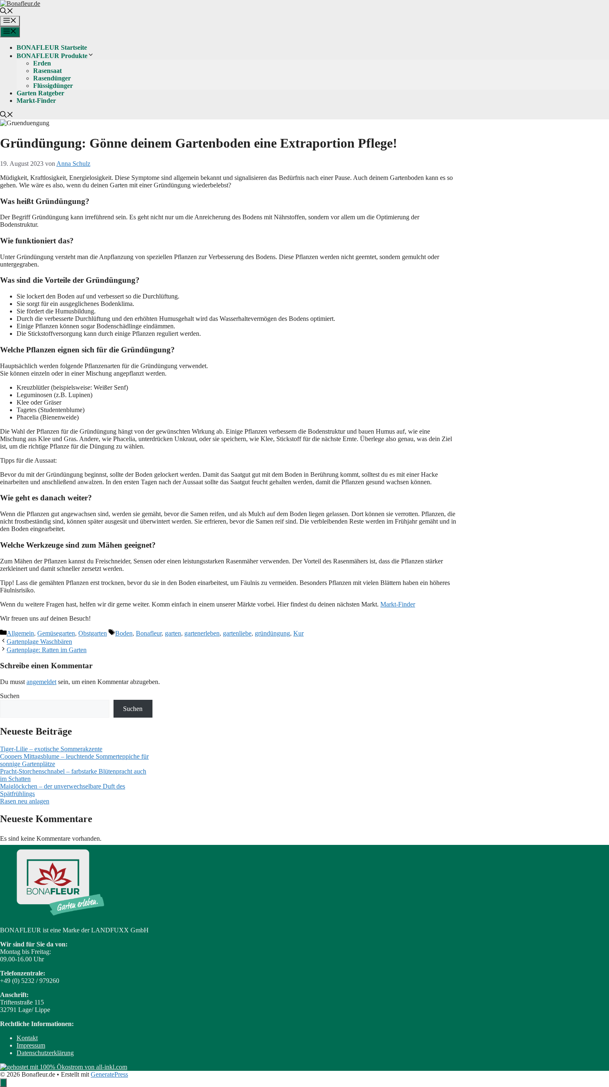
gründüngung (272, 633)
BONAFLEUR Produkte (52, 55)
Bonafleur (149, 633)
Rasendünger (52, 78)
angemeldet (41, 681)
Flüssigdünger (53, 85)
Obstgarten (92, 633)
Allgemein (20, 633)
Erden (42, 63)
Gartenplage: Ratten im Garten (47, 649)
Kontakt (27, 1037)
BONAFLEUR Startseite (52, 47)
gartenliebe (237, 633)
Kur (298, 633)
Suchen (9, 695)
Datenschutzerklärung (45, 1052)
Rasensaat (47, 70)
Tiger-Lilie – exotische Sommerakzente (51, 748)
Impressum (31, 1045)
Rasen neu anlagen (24, 801)
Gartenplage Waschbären (39, 641)
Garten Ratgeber (40, 93)
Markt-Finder (36, 100)
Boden (124, 633)
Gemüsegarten (56, 633)
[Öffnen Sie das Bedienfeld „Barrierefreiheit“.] (3, 1082)
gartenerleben (202, 633)
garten (173, 633)
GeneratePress (109, 1074)
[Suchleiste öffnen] (6, 11)
